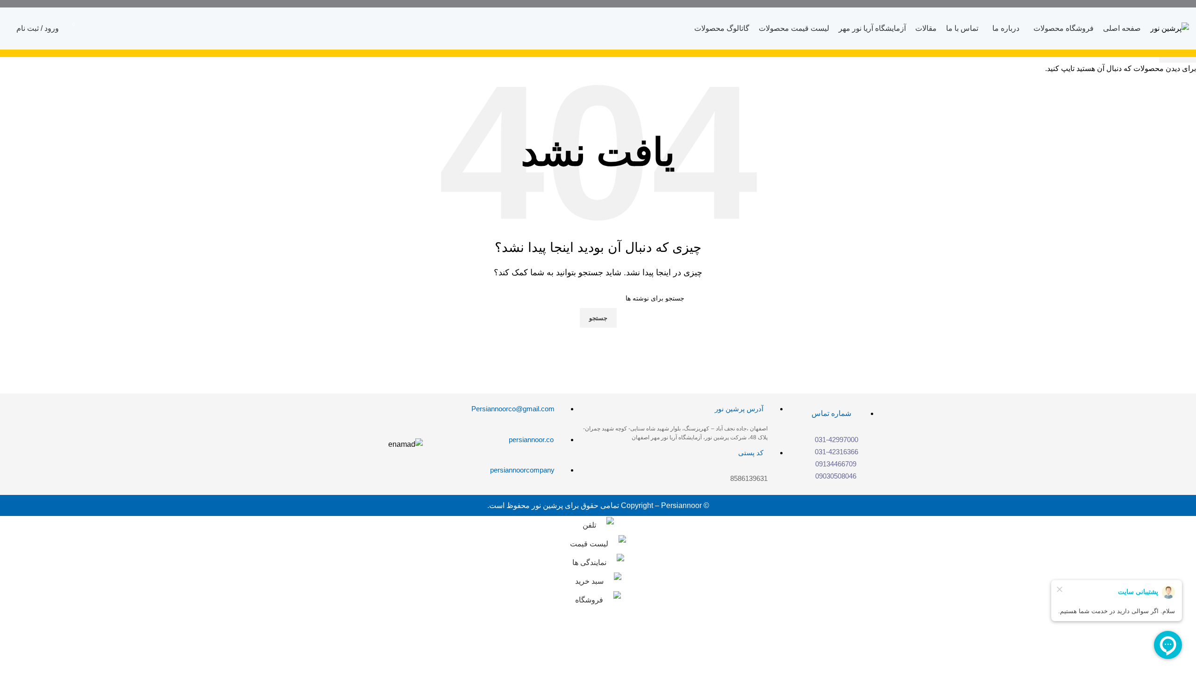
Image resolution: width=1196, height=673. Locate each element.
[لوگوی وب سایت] (1169, 28)
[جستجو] (7, 28)
